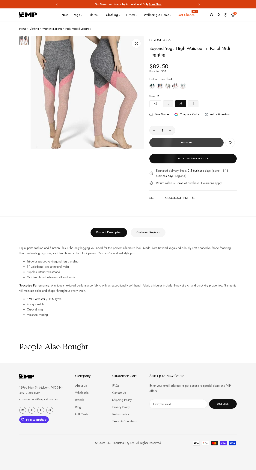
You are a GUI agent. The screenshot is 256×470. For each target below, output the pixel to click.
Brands (79, 400)
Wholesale (82, 393)
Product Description (108, 232)
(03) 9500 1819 (29, 393)
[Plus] (170, 130)
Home (22, 29)
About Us (81, 386)
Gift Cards (81, 414)
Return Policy (120, 414)
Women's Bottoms (52, 29)
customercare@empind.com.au (38, 399)
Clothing (34, 29)
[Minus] (154, 130)
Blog (78, 407)
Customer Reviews (148, 232)
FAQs (115, 386)
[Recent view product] (225, 15)
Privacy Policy (121, 407)
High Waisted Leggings (78, 29)
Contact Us (119, 393)
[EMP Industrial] (28, 15)
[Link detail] (22, 410)
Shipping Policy (122, 400)
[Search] (211, 15)
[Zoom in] (136, 43)
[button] (57, 4)
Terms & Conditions (124, 421)
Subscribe (223, 404)
